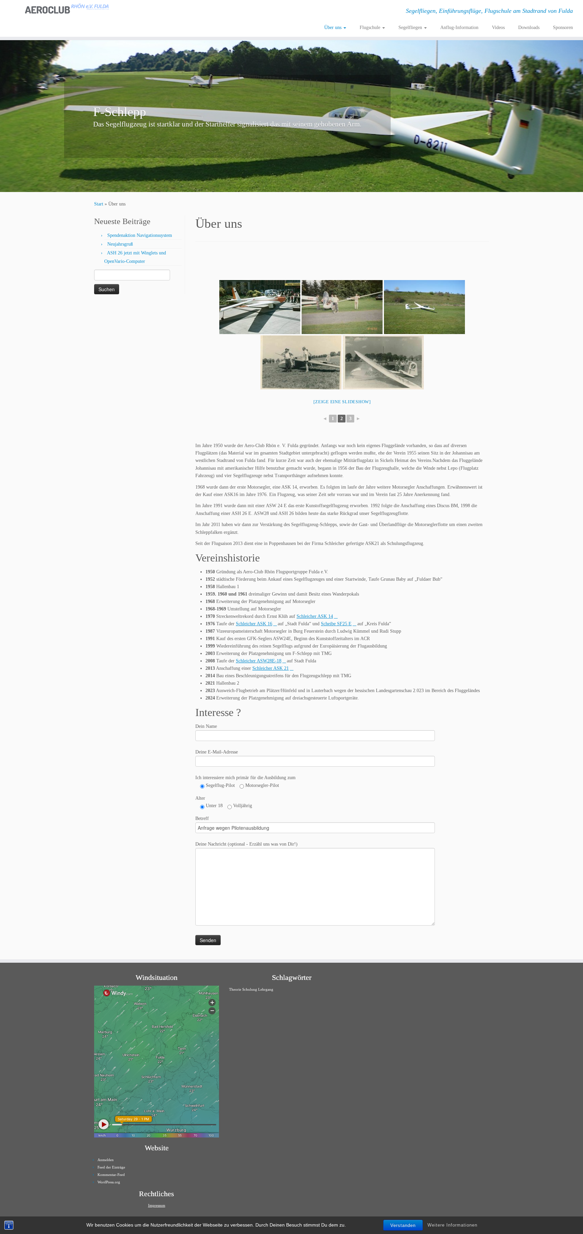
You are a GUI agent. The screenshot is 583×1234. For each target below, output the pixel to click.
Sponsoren (563, 27)
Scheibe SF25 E (336, 623)
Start (98, 204)
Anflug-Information (459, 27)
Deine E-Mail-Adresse (216, 752)
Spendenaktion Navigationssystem (139, 235)
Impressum (156, 1205)
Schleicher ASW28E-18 (258, 660)
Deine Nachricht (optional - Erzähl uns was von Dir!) (246, 844)
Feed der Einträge (111, 1167)
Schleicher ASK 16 (254, 623)
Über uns (333, 27)
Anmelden (106, 1160)
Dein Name (206, 726)
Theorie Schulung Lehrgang (251, 989)
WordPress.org (109, 1182)
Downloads (528, 27)
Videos (498, 27)
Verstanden (403, 1225)
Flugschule (371, 27)
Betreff (202, 818)
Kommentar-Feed (111, 1175)
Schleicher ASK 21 (270, 668)
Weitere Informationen (452, 1225)
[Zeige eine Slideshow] (342, 401)
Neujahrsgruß (120, 244)
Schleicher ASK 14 (315, 616)
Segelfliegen (410, 27)
